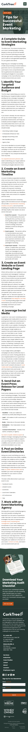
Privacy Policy (13, 727)
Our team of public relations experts (12, 435)
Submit (14, 695)
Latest (5, 662)
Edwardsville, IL (8, 644)
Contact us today (13, 542)
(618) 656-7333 (7, 650)
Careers (6, 668)
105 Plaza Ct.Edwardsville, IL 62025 (9, 647)
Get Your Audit (8, 604)
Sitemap (7, 727)
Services (6, 655)
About (5, 665)
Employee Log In (9, 670)
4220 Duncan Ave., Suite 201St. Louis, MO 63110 (11, 638)
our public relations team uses (13, 469)
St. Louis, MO (7, 635)
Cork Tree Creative (14, 724)
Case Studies (8, 660)
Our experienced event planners (11, 159)
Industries (6, 657)
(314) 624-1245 (7, 641)
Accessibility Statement (22, 727)
